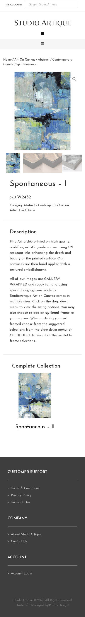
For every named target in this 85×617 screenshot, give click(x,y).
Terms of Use (20, 502)
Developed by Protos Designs (49, 605)
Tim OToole (27, 210)
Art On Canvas (24, 59)
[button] (42, 34)
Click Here (20, 335)
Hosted (21, 605)
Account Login (21, 573)
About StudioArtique (26, 534)
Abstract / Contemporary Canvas (46, 205)
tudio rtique (42, 23)
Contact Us (19, 541)
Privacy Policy (21, 495)
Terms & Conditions (25, 488)
